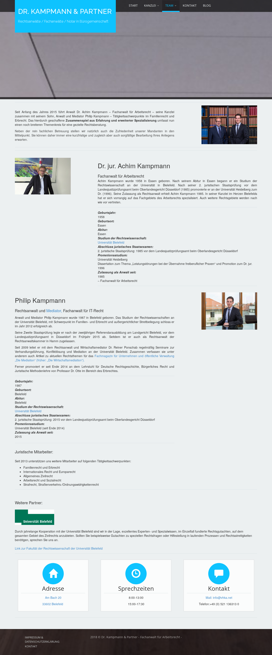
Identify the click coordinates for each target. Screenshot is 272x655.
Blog (207, 5)
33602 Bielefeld (52, 604)
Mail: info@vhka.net (219, 597)
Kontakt (190, 5)
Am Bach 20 (53, 597)
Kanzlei (150, 5)
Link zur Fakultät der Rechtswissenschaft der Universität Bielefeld (59, 548)
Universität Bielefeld (111, 242)
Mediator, (54, 310)
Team (169, 5)
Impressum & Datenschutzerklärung (42, 640)
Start (133, 5)
